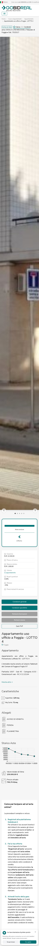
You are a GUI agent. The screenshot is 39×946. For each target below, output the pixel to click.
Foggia (5, 645)
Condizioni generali (19, 602)
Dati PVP (19, 626)
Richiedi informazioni (19, 614)
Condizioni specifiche (19, 608)
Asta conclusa (19, 529)
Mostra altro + (7, 682)
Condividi (27, 27)
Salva (17, 27)
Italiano (5, 2)
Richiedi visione (19, 620)
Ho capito (28, 942)
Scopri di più (11, 942)
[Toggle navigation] (4, 13)
